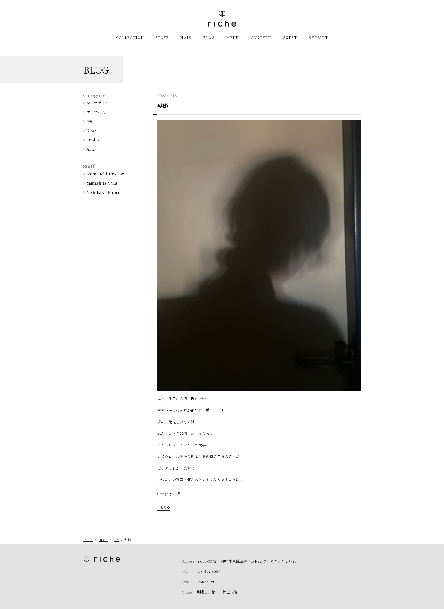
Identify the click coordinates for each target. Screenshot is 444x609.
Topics (92, 139)
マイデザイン (97, 102)
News (91, 130)
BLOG (209, 37)
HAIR (185, 37)
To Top (436, 603)
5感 (177, 493)
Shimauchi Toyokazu (106, 173)
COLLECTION (130, 37)
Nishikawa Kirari (102, 192)
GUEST (290, 37)
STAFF (162, 37)
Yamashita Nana (101, 183)
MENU (232, 37)
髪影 (162, 106)
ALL (90, 149)
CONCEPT (261, 37)
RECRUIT (318, 37)
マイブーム (95, 112)
